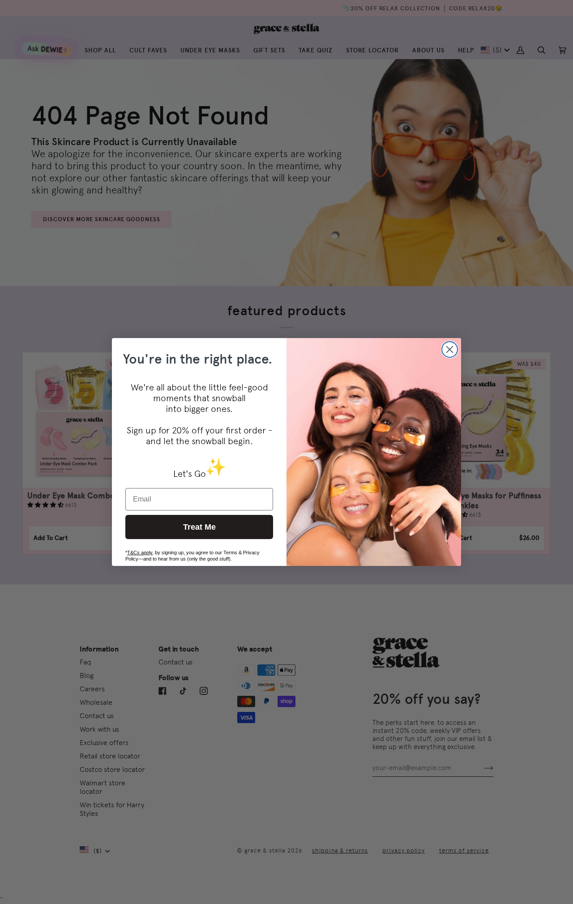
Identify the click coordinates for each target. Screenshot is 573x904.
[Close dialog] (450, 349)
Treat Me (199, 527)
